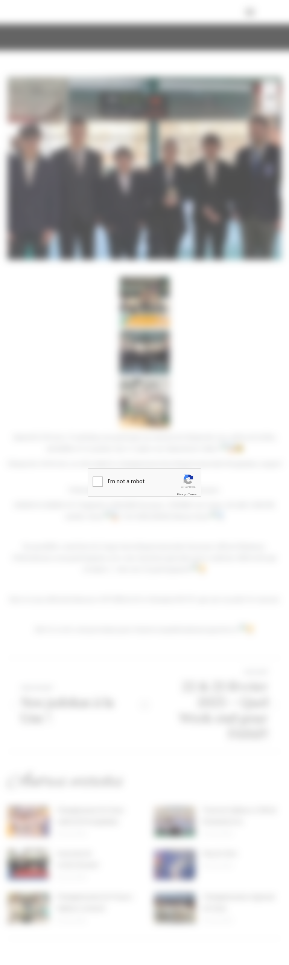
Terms (192, 494)
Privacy (181, 494)
